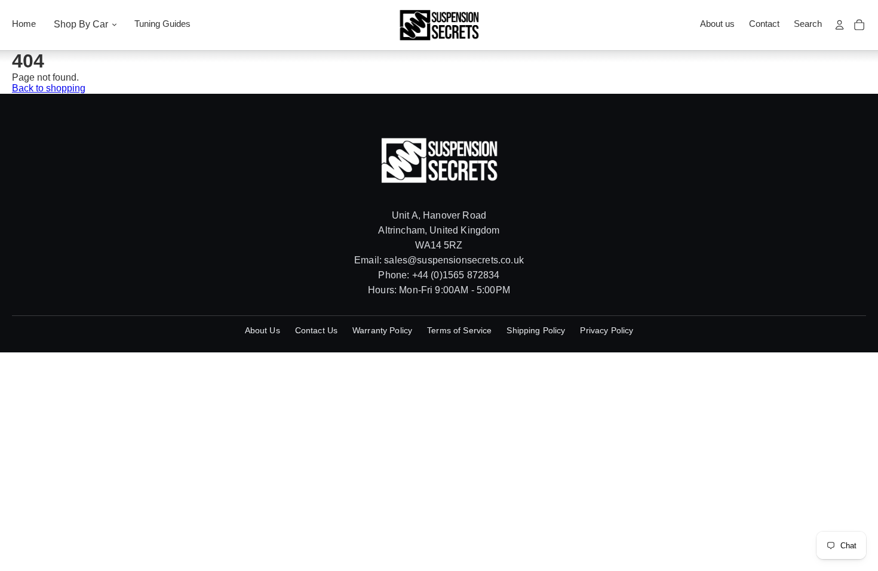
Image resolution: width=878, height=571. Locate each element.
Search (808, 24)
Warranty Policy (382, 330)
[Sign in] (839, 25)
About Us (262, 330)
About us (717, 24)
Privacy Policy (606, 330)
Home (24, 24)
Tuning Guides (162, 24)
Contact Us (316, 330)
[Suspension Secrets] (439, 25)
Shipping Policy (535, 330)
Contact (764, 24)
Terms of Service (459, 330)
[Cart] (859, 25)
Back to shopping (48, 88)
